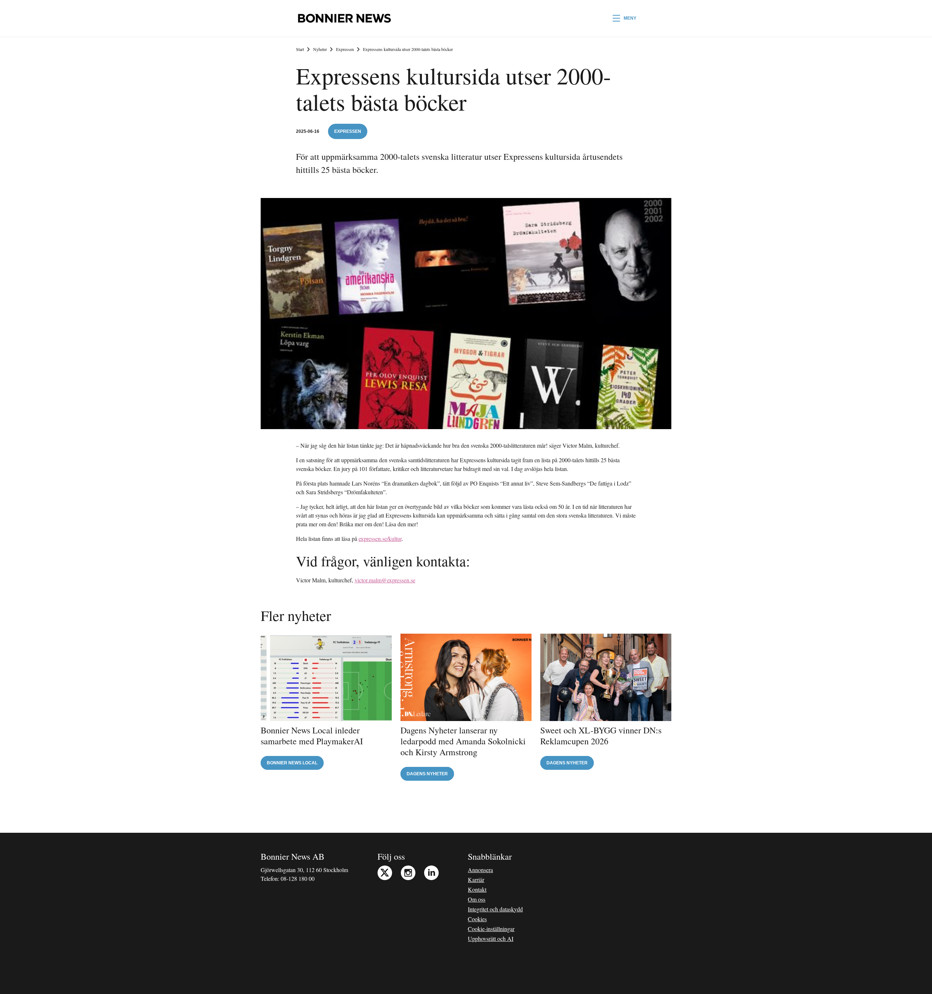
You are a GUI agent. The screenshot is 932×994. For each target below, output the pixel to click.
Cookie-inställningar (491, 928)
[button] (624, 18)
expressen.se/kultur (380, 538)
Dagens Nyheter (427, 773)
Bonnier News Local (292, 762)
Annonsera (480, 870)
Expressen (345, 49)
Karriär (476, 879)
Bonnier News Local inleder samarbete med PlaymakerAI (312, 736)
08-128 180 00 (298, 878)
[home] (344, 18)
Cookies (477, 919)
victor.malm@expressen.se (385, 580)
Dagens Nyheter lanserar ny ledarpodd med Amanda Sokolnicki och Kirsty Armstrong (463, 741)
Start (300, 49)
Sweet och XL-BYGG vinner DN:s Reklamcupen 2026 (601, 736)
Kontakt (477, 889)
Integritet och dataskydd (495, 909)
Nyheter (320, 49)
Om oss (476, 899)
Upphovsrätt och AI (490, 938)
